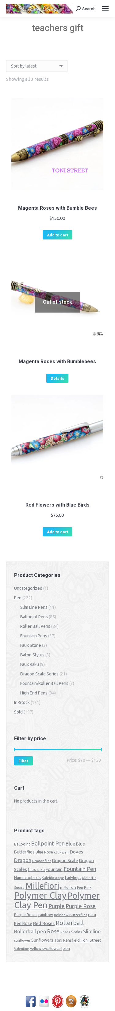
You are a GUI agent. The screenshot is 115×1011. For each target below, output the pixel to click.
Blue (70, 843)
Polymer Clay (40, 895)
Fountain (54, 869)
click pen (61, 852)
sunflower (22, 940)
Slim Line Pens (34, 607)
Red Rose (23, 923)
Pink (87, 887)
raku (92, 914)
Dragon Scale (65, 860)
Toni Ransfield (67, 940)
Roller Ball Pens (35, 626)
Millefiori (42, 885)
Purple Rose (81, 906)
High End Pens (34, 692)
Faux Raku (29, 664)
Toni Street (91, 940)
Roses (65, 932)
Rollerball (70, 922)
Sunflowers (42, 940)
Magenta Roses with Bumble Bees (57, 208)
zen (66, 948)
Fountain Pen (79, 869)
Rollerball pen (30, 931)
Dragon (22, 860)
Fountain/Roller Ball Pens (44, 683)
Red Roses (44, 923)
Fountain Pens (33, 635)
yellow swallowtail (46, 949)
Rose (53, 931)
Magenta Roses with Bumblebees (57, 361)
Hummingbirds (27, 877)
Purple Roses (25, 914)
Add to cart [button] (57, 235)
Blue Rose (44, 852)
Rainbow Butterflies (70, 915)
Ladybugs (73, 878)
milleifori (68, 887)
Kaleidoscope (53, 878)
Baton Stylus (32, 654)
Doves (76, 851)
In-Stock (22, 702)
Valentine (21, 949)
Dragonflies (41, 861)
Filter (23, 761)
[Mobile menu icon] (105, 8)
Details (57, 378)
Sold (18, 712)
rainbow (45, 914)
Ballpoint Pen (48, 843)
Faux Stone (30, 645)
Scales (76, 932)
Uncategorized (28, 588)
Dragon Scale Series (39, 673)
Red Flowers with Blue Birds (57, 505)
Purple (56, 906)
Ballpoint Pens (34, 616)
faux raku (36, 869)
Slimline (92, 931)
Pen (17, 597)
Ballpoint (22, 844)
